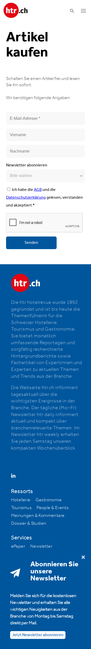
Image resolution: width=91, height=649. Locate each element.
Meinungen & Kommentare (38, 515)
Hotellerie (21, 500)
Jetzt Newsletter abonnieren (37, 635)
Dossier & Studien (29, 523)
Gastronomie (49, 500)
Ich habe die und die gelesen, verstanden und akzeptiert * (44, 198)
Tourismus (21, 507)
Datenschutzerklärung (26, 197)
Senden (31, 243)
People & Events (53, 507)
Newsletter (41, 546)
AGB (38, 190)
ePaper (18, 546)
